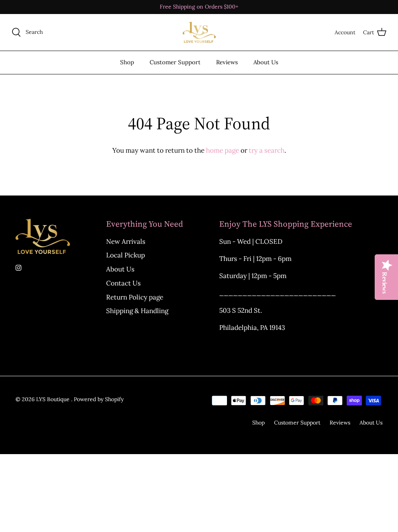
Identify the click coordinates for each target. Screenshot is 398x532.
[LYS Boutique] (199, 32)
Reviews (227, 62)
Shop (127, 62)
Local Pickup (125, 255)
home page (222, 150)
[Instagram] (18, 268)
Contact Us (123, 283)
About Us (265, 62)
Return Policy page (134, 297)
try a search (267, 150)
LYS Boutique (53, 399)
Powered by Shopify (99, 399)
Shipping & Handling (137, 311)
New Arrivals (125, 241)
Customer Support (175, 62)
